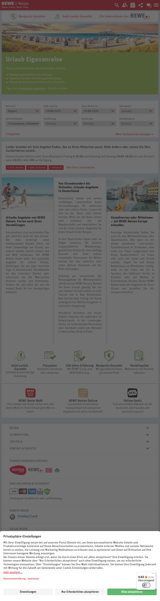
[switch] (146, 585)
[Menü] (153, 574)
